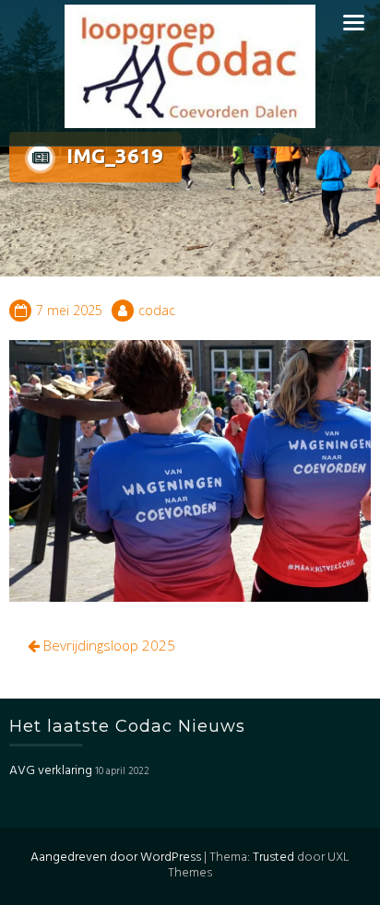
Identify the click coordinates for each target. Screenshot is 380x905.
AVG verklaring (50, 771)
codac (156, 310)
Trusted (273, 857)
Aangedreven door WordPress (115, 857)
